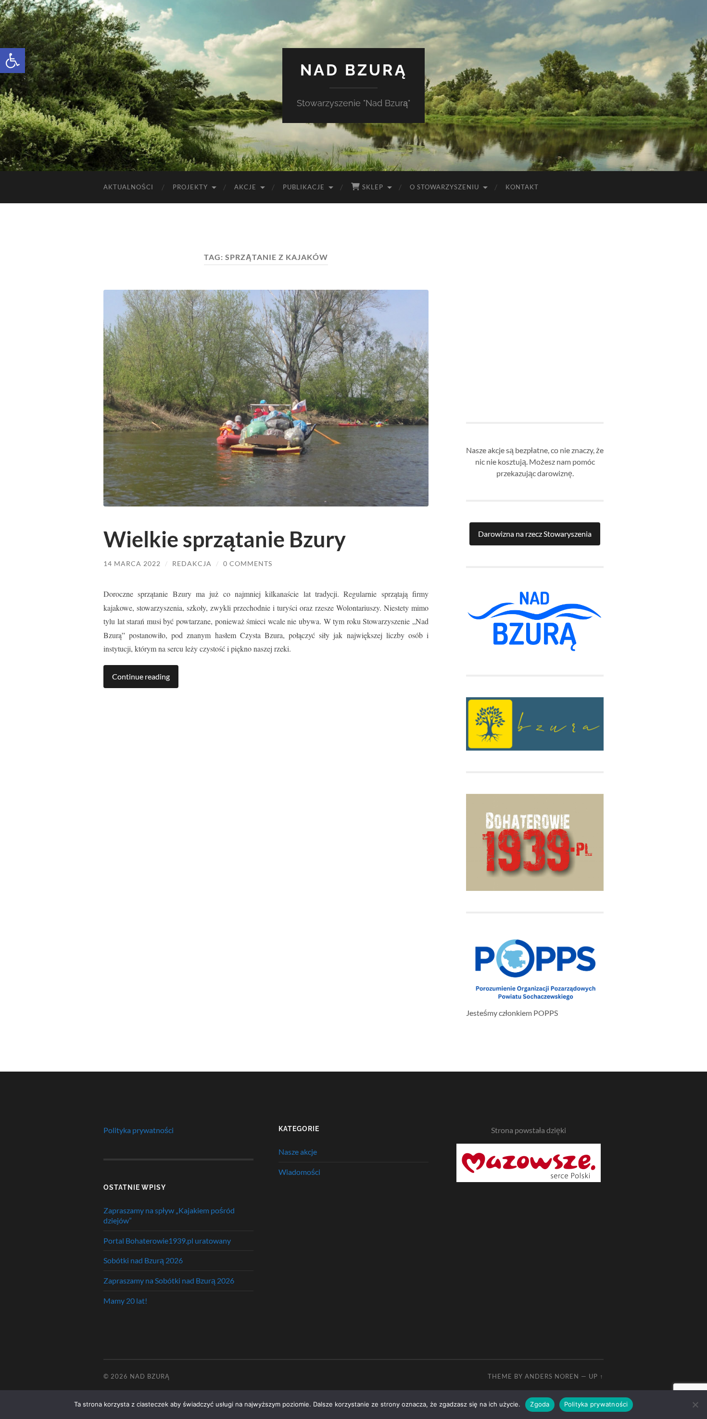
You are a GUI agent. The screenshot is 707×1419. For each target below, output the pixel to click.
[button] (12, 60)
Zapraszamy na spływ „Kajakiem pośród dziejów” (169, 1215)
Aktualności (128, 187)
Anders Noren (552, 1376)
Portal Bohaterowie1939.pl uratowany (167, 1240)
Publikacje (304, 187)
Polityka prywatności (138, 1130)
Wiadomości (299, 1171)
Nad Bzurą (353, 70)
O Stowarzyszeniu (444, 187)
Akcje (245, 187)
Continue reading (141, 676)
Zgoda (539, 1404)
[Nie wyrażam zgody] (695, 1404)
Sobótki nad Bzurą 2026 (143, 1260)
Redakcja (192, 563)
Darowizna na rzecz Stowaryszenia (535, 533)
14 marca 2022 (132, 563)
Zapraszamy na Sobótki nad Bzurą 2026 (168, 1280)
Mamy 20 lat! (125, 1300)
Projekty (190, 187)
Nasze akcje (297, 1151)
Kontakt (522, 187)
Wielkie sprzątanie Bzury (224, 539)
